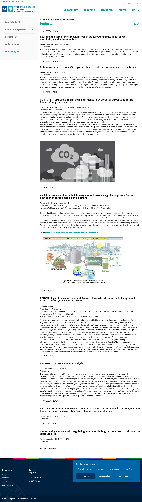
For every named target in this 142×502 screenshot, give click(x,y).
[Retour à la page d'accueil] (18, 8)
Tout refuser (123, 476)
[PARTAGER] (138, 24)
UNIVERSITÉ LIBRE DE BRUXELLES (14, 2)
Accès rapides (33, 471)
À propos (7, 470)
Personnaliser (104, 476)
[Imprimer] (134, 24)
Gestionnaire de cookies (27, 499)
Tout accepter (85, 476)
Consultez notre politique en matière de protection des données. (105, 469)
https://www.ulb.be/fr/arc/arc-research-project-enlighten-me (72, 232)
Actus (4, 481)
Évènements (7, 485)
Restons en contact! (7, 476)
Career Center (35, 477)
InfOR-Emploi (35, 481)
